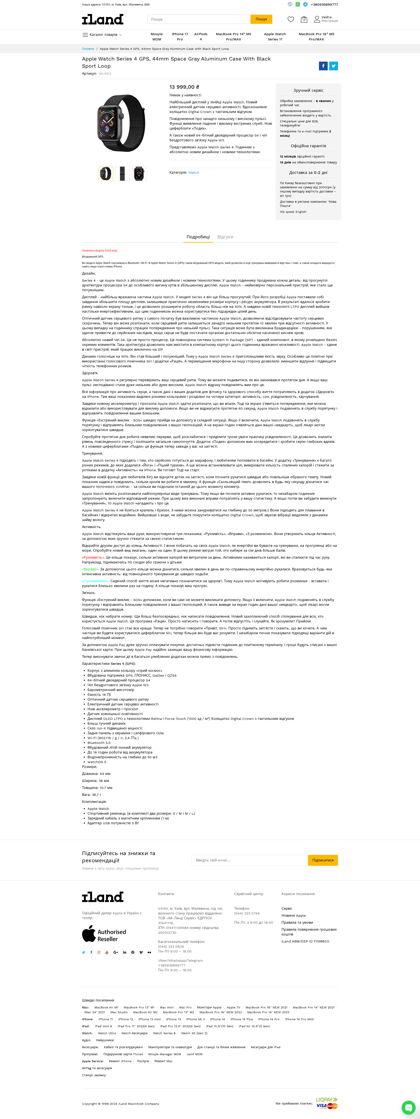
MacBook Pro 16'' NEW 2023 (221, 1012)
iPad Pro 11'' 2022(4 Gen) (136, 1026)
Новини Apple (294, 915)
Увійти (327, 17)
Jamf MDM (195, 1054)
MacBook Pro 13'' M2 (178, 1012)
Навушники (105, 1040)
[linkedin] (124, 953)
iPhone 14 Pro (269, 1019)
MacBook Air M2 (145, 1012)
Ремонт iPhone (120, 1061)
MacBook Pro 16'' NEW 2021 (266, 1007)
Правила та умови (297, 922)
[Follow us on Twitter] (83, 953)
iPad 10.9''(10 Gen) (219, 1026)
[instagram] (98, 953)
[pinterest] (132, 953)
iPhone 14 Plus (242, 1019)
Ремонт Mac (163, 1061)
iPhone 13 (173, 1019)
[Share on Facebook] (323, 66)
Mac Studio (119, 1012)
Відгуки (225, 236)
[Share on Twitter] (333, 66)
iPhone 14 (217, 1019)
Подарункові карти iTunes (123, 1054)
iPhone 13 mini (149, 1019)
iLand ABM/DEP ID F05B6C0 (305, 941)
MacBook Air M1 (106, 1007)
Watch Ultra (107, 1033)
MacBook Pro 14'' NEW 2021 (313, 1007)
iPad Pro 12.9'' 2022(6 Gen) (180, 1026)
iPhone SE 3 (195, 1019)
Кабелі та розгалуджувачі (123, 1047)
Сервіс (287, 908)
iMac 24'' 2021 (94, 1012)
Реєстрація (330, 21)
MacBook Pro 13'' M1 (139, 1007)
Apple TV (233, 1007)
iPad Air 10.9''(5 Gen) (254, 1026)
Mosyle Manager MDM (164, 1054)
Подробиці (198, 236)
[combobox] (199, 19)
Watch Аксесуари (134, 1033)
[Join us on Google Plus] (116, 953)
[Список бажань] (291, 19)
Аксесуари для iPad (265, 1047)
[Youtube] (106, 953)
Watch (193, 172)
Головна (88, 48)
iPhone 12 (125, 1019)
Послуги (143, 1061)
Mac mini (167, 1007)
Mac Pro (185, 1007)
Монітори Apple (209, 1007)
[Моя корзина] (304, 19)
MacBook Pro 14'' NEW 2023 (268, 1012)
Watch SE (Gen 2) (194, 1033)
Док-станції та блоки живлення (221, 1047)
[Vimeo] (141, 952)
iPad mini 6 (103, 1026)
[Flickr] (149, 952)
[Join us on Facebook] (91, 953)
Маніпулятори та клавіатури (170, 1047)
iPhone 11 (106, 1019)
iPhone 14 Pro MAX (299, 1019)
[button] (122, 173)
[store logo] (102, 19)
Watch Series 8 (164, 1033)
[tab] (198, 236)
